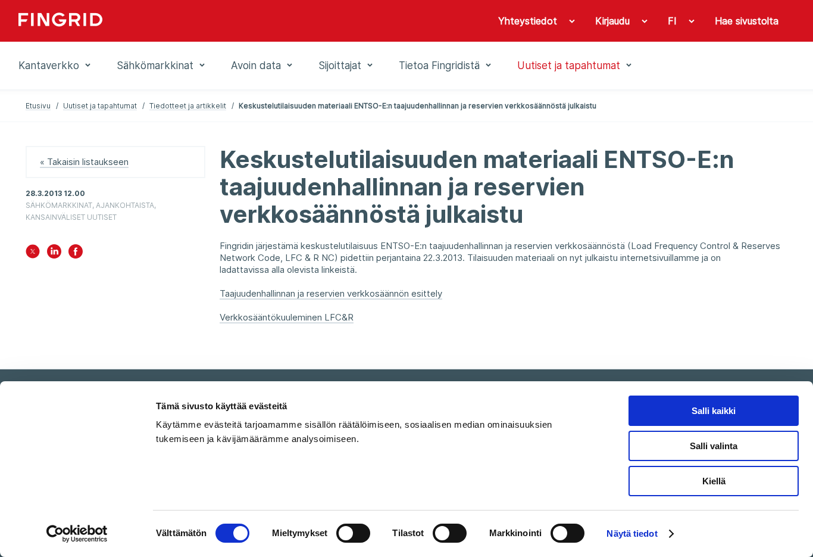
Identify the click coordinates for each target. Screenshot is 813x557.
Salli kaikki (714, 411)
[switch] (353, 533)
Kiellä (714, 481)
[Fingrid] (180, 21)
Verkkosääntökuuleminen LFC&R (287, 317)
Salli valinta (713, 446)
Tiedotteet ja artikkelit (187, 105)
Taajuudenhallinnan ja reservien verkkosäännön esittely (331, 293)
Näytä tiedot (631, 533)
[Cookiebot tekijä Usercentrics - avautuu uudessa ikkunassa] (77, 534)
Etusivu (38, 105)
